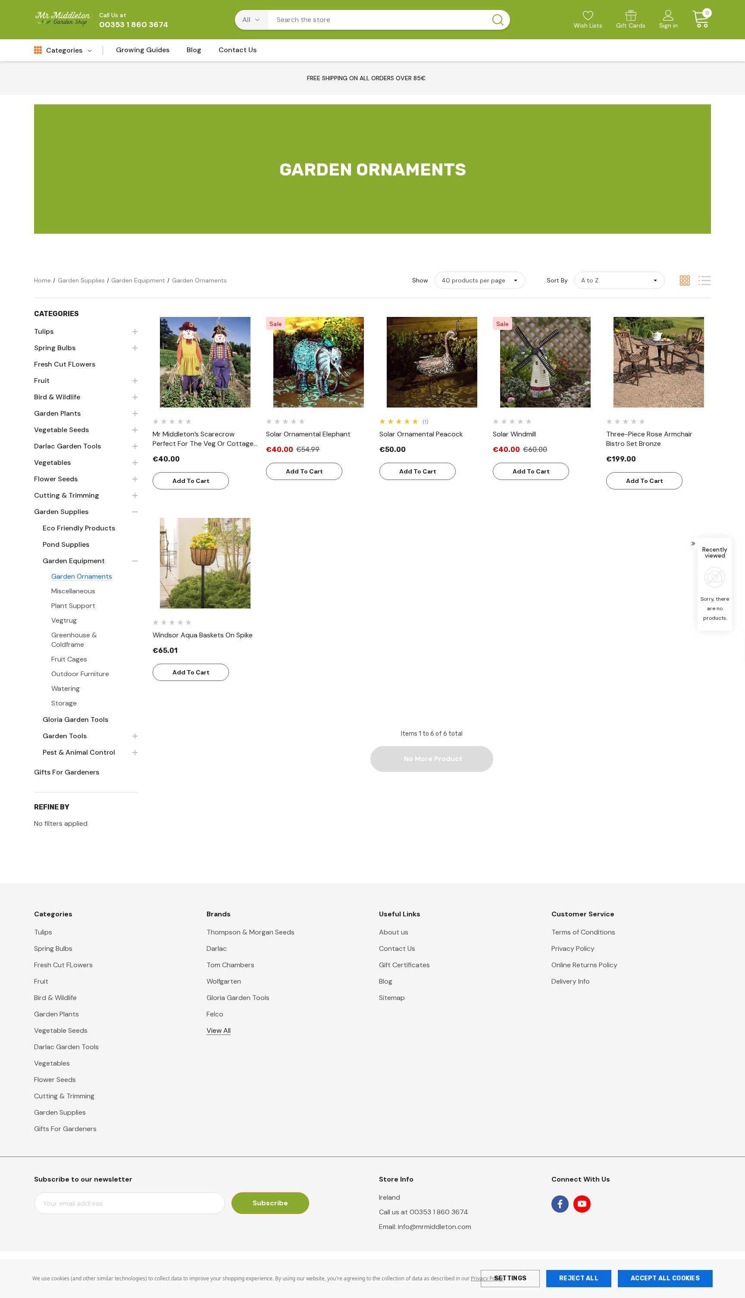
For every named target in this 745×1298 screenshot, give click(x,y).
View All (219, 1030)
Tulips (43, 932)
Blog (385, 981)
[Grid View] (685, 280)
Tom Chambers (230, 964)
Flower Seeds (55, 1079)
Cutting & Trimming (64, 1095)
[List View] (704, 280)
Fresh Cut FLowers (63, 964)
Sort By (557, 280)
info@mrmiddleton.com (434, 1226)
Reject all (578, 1278)
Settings (510, 1278)
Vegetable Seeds (61, 1030)
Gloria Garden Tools (238, 997)
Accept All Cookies (665, 1278)
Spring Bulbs (53, 948)
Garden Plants (56, 1014)
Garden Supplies (60, 1112)
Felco (215, 1014)
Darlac (217, 948)
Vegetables (52, 1063)
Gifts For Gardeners (65, 1128)
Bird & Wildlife (55, 997)
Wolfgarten (224, 981)
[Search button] (498, 20)
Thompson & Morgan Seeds (250, 932)
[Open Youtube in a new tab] (582, 1204)
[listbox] (619, 280)
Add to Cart (191, 481)
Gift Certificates (404, 964)
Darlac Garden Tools (66, 1046)
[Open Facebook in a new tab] (560, 1204)
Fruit (41, 981)
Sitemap (392, 997)
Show (420, 280)
